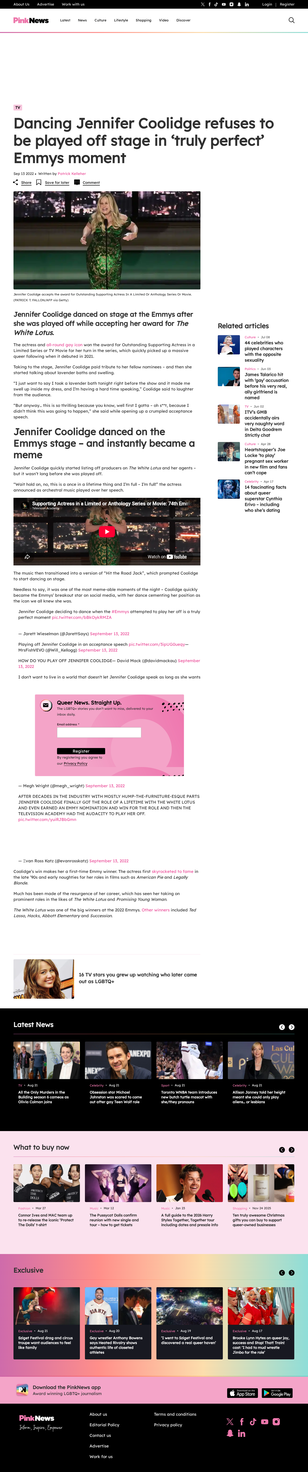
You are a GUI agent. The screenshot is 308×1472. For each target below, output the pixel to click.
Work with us (73, 4)
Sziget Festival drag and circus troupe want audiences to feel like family (45, 1343)
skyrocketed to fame (172, 871)
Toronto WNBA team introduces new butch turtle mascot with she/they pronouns (189, 1097)
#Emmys (120, 611)
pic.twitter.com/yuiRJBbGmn (47, 819)
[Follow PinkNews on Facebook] (241, 1423)
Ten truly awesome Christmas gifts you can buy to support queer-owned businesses (258, 1220)
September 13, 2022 (109, 633)
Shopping (143, 20)
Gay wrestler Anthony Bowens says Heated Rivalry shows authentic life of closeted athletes (116, 1345)
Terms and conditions (175, 1414)
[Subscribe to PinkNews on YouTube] (264, 1423)
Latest (65, 20)
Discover (183, 20)
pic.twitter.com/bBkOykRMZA (82, 617)
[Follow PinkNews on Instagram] (276, 1423)
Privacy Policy (75, 763)
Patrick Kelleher (72, 173)
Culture (100, 20)
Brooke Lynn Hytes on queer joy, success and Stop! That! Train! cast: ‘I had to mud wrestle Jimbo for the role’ (261, 1345)
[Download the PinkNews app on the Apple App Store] (242, 1393)
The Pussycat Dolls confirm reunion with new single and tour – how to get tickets (114, 1220)
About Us (21, 4)
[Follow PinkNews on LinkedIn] (247, 4)
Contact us (100, 1435)
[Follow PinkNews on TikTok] (253, 1423)
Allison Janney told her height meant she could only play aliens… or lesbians (259, 1097)
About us (98, 1414)
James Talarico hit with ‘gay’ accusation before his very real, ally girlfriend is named (267, 386)
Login (267, 4)
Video (164, 20)
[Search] (292, 20)
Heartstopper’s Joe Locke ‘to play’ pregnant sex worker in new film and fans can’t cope (266, 461)
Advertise (45, 4)
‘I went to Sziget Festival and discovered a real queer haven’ (188, 1340)
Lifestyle (121, 20)
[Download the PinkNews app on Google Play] (277, 1393)
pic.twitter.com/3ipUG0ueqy (157, 644)
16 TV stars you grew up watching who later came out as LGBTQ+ (138, 978)
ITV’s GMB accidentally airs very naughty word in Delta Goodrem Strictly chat (264, 423)
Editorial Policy (104, 1424)
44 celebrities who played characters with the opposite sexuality (264, 351)
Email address (74, 724)
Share (26, 182)
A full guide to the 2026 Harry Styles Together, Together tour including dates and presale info (189, 1220)
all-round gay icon (64, 344)
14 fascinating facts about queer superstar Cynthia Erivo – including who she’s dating (265, 498)
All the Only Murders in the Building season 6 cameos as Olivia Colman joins (43, 1097)
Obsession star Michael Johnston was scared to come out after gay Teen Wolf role (116, 1097)
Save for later (57, 182)
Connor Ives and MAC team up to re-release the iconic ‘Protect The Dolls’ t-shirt (46, 1220)
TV (17, 107)
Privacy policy (168, 1424)
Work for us (101, 1456)
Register (287, 4)
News (82, 20)
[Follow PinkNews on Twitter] (230, 1423)
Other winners (156, 909)
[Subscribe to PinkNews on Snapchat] (230, 1434)
